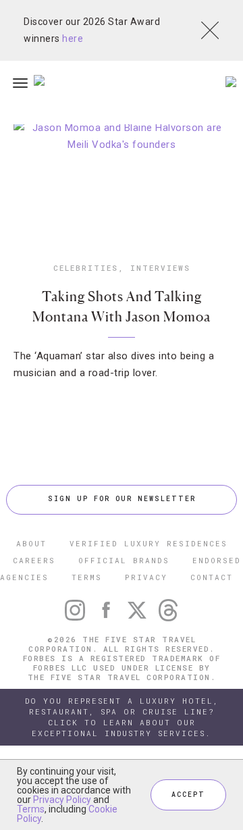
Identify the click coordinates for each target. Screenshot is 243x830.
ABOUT (31, 543)
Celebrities (85, 268)
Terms (31, 809)
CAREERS (34, 560)
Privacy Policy (62, 799)
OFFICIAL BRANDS (123, 560)
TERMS (87, 577)
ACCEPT (188, 794)
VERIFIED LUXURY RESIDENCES (148, 543)
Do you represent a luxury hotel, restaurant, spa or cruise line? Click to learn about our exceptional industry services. (122, 717)
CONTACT (211, 577)
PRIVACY (146, 577)
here (72, 38)
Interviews (160, 268)
